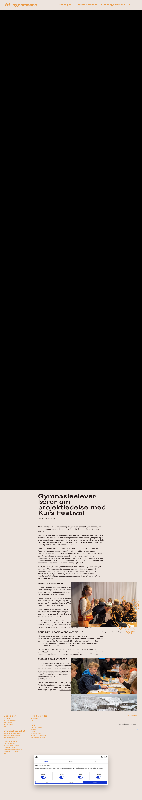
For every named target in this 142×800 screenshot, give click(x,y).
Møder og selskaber (113, 5)
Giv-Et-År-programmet (38, 735)
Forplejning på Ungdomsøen (13, 749)
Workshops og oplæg (11, 751)
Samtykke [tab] (46, 761)
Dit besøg (7, 718)
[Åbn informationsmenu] (136, 5)
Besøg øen (65, 5)
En (130, 5)
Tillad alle (95, 782)
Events (33, 720)
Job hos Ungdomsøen (38, 737)
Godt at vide (8, 722)
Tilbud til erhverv (9, 743)
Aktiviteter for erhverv (11, 745)
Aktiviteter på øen (10, 720)
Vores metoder (36, 733)
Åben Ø (6, 726)
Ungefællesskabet (86, 5)
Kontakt (33, 731)
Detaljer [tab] (71, 761)
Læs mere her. (66, 690)
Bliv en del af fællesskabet (12, 733)
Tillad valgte (71, 782)
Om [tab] (95, 761)
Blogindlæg (34, 718)
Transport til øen (9, 747)
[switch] (61, 777)
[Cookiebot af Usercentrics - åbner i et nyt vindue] (99, 757)
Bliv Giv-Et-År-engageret (12, 735)
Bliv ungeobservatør (10, 737)
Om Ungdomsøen (36, 727)
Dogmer (33, 729)
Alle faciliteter (8, 724)
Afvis (47, 782)
